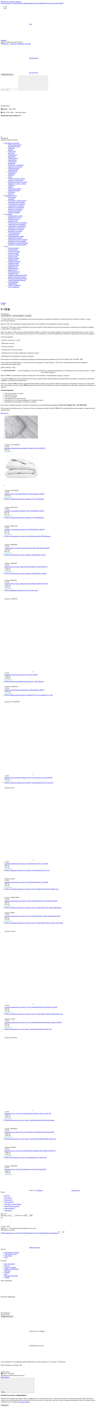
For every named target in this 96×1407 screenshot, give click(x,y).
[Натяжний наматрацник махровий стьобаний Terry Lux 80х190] (49, 427)
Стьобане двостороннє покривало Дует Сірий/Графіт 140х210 (24, 511)
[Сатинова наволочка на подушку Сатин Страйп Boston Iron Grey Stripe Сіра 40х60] (49, 889)
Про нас (3, 3)
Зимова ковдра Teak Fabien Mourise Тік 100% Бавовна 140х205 (24, 494)
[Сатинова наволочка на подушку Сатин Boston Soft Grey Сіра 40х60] (49, 783)
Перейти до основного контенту (11, 1)
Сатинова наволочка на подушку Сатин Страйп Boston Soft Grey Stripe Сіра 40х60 (30, 1007)
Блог (43, 3)
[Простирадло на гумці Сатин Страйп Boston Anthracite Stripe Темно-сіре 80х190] (49, 1139)
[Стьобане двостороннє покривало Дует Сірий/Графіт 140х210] (49, 499)
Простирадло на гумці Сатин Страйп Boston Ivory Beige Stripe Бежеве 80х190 (29, 1132)
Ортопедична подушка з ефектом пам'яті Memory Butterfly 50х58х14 (26, 583)
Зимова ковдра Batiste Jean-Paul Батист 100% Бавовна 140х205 (24, 690)
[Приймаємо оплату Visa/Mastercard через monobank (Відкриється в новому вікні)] (41, 1233)
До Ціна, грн (19, 1215)
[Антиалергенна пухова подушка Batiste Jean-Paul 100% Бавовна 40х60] (49, 536)
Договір (39, 3)
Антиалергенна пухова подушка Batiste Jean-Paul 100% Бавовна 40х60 (26, 548)
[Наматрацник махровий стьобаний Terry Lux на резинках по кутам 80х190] (49, 695)
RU (5, 8)
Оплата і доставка (11, 3)
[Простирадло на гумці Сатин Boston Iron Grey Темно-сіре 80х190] (49, 1157)
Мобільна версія (34, 1247)
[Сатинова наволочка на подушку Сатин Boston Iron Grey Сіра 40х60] (49, 870)
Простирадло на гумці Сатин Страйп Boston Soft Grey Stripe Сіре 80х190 (27, 1113)
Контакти (34, 3)
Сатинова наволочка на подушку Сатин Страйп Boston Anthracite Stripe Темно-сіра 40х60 (33, 1022)
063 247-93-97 (33, 72)
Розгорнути (4, 413)
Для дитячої (8, 214)
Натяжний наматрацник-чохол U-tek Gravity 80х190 (21, 674)
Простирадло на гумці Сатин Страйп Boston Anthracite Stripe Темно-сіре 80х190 (29, 1150)
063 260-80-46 (33, 58)
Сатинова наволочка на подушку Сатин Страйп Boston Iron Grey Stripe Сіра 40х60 (30, 901)
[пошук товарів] (33, 83)
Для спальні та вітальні (11, 143)
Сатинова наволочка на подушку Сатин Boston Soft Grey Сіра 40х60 (26, 863)
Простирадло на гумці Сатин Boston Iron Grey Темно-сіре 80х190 (25, 1169)
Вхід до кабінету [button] (9, 1264)
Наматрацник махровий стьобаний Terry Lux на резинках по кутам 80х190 (28, 777)
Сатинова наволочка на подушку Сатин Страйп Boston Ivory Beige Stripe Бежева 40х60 (32, 916)
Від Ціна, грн (5, 1215)
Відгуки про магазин (52, 3)
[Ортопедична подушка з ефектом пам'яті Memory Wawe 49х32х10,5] (49, 555)
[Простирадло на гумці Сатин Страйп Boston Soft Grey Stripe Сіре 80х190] (49, 1029)
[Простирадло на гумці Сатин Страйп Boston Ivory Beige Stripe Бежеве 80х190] (49, 1120)
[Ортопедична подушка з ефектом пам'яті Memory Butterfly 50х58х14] (49, 573)
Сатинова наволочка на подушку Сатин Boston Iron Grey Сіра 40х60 (26, 882)
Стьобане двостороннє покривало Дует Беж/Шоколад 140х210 (24, 529)
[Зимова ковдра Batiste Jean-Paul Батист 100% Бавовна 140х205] (49, 681)
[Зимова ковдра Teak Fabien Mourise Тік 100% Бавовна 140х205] (49, 469)
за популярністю (6, 315)
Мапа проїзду (5, 1377)
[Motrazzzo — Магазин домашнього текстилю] (6, 1225)
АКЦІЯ (61, 3)
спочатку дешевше (18, 315)
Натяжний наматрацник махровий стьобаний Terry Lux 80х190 (24, 448)
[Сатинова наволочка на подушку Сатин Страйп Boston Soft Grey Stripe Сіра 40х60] (49, 923)
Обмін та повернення (24, 3)
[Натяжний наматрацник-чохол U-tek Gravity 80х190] (49, 590)
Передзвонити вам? (7, 74)
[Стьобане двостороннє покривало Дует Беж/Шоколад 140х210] (49, 517)
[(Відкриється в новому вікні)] (60, 1233)
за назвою (28, 315)
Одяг (6, 246)
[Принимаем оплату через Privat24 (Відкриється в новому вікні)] (12, 1233)
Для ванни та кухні (10, 195)
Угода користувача (24, 1402)
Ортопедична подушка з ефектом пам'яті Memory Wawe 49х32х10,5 (26, 566)
